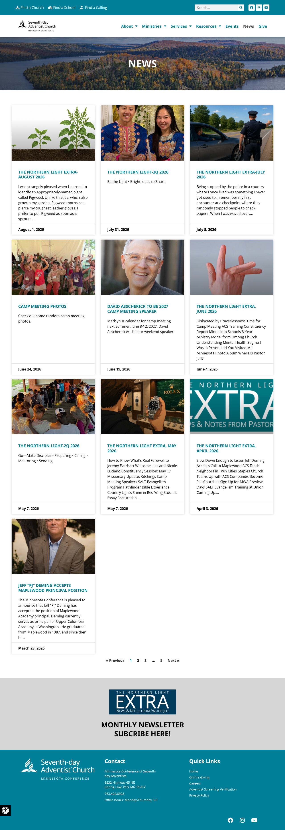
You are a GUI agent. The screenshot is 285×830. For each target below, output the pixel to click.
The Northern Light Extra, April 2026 (226, 448)
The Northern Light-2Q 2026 (48, 445)
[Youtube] (266, 7)
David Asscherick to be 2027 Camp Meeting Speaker (137, 309)
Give (263, 26)
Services (179, 26)
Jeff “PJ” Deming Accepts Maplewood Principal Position (53, 588)
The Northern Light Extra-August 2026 (48, 174)
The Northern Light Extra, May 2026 (141, 448)
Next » (173, 660)
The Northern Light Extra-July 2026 (231, 174)
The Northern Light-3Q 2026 (137, 172)
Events (232, 26)
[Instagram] (259, 7)
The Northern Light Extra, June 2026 (226, 309)
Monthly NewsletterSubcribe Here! (142, 729)
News (248, 26)
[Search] (241, 7)
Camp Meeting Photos (42, 306)
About (127, 26)
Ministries (152, 26)
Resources (206, 26)
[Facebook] (251, 7)
